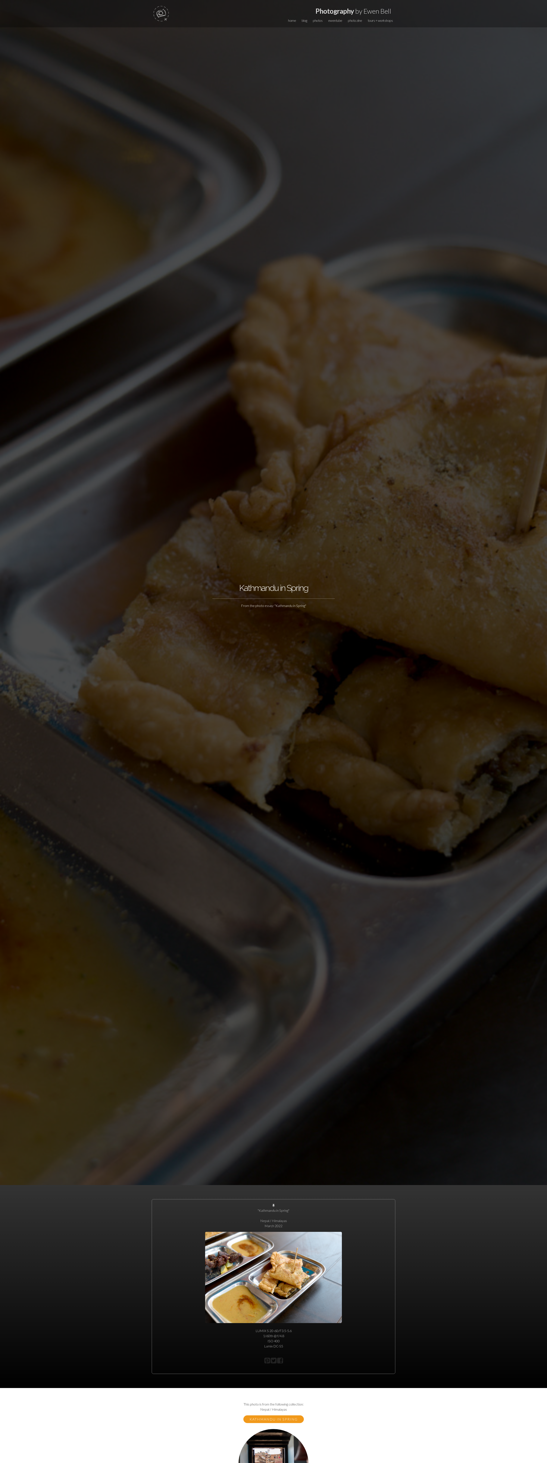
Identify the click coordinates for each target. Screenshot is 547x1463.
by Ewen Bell (353, 11)
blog (304, 20)
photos (317, 20)
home (292, 20)
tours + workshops (380, 20)
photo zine (355, 20)
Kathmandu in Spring (274, 1419)
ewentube (335, 20)
